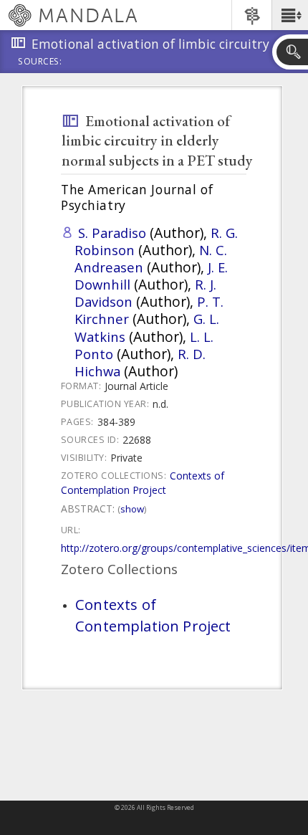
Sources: (40, 62)
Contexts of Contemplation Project (142, 483)
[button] (289, 15)
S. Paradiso (112, 233)
